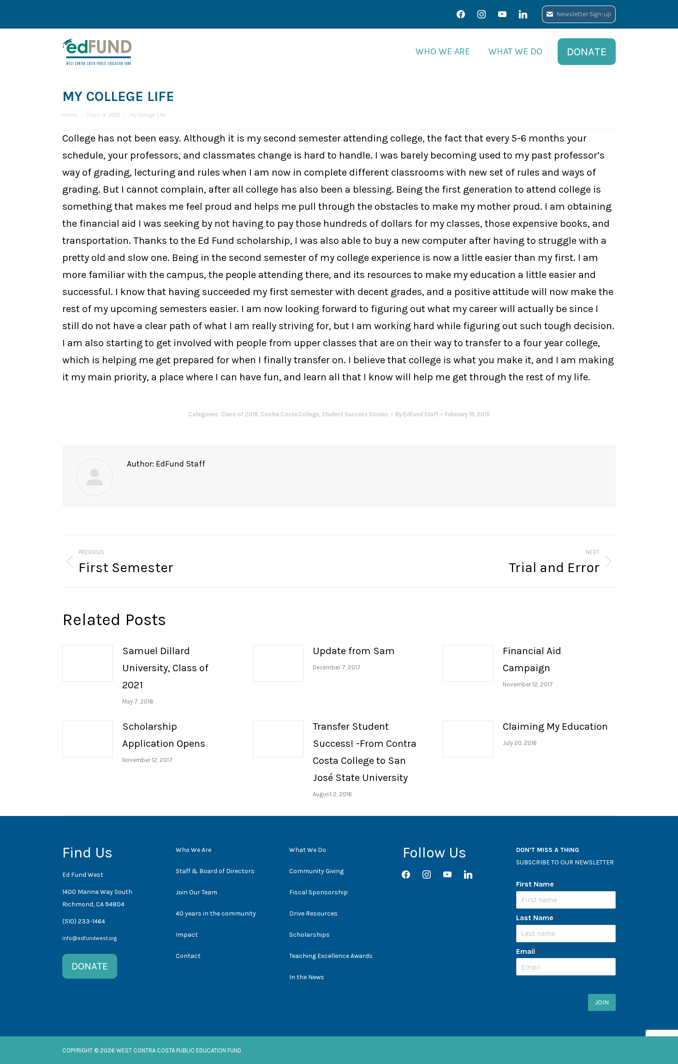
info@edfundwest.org (89, 938)
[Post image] (87, 663)
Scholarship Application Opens (163, 735)
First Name (537, 884)
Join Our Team (196, 892)
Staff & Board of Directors (215, 871)
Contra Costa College (290, 414)
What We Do (307, 850)
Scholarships (309, 935)
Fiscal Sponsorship (318, 892)
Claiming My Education (555, 727)
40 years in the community (216, 913)
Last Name (537, 917)
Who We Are (193, 850)
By (416, 414)
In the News (306, 977)
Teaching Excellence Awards (331, 956)
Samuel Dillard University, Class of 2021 (165, 668)
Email (528, 951)
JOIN (602, 1002)
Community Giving (316, 871)
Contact (188, 956)
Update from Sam (354, 651)
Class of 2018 (239, 414)
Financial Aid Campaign (532, 659)
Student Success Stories (354, 414)
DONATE (89, 966)
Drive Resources (313, 913)
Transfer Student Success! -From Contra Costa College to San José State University (364, 752)
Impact (187, 935)
